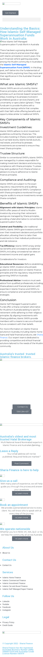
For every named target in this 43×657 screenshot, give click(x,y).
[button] (21, 20)
